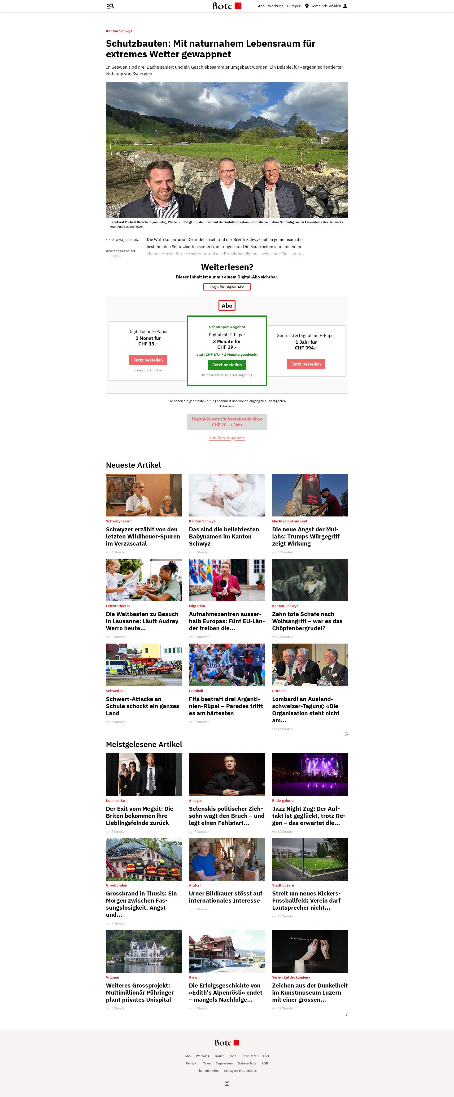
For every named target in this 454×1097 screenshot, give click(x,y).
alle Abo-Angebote (227, 438)
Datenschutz (247, 1063)
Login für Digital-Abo (227, 287)
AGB (265, 1063)
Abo (261, 6)
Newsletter (249, 1056)
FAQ (266, 1056)
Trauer (219, 1056)
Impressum (224, 1063)
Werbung (275, 6)
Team (207, 1063)
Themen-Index (208, 1071)
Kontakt (192, 1063)
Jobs (232, 1056)
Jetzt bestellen (148, 360)
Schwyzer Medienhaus (240, 1071)
